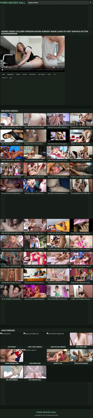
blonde (25, 74)
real (11, 78)
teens (49, 74)
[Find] (90, 2)
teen (3, 74)
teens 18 (4, 78)
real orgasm (41, 74)
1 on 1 (55, 74)
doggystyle (10, 74)
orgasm (18, 74)
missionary (32, 74)
